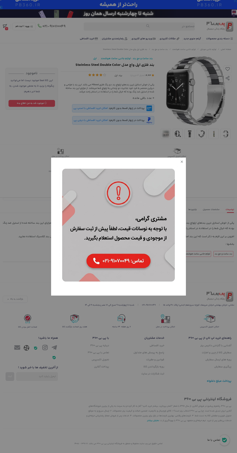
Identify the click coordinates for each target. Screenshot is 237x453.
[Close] (182, 162)
